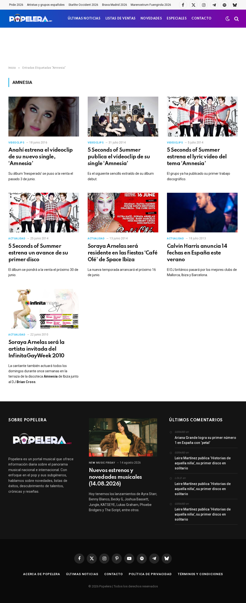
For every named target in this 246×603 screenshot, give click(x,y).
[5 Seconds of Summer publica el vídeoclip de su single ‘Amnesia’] (123, 116)
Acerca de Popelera (41, 574)
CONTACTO (201, 18)
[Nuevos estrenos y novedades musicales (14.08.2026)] (123, 437)
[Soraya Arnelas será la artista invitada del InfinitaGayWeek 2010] (43, 309)
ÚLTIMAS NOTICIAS (84, 18)
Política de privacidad (150, 574)
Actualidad (16, 238)
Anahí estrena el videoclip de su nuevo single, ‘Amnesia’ (40, 157)
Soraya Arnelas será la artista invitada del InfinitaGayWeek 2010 (36, 349)
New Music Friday (102, 462)
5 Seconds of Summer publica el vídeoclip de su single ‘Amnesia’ (119, 157)
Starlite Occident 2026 (83, 4)
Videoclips (16, 142)
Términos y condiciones (200, 574)
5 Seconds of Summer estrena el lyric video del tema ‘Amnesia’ (197, 157)
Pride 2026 (16, 4)
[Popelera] (31, 19)
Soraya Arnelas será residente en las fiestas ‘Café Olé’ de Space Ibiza (122, 253)
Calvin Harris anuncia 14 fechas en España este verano (197, 253)
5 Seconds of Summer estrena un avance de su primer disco (38, 253)
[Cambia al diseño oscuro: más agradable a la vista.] (227, 18)
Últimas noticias (82, 574)
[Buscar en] (236, 18)
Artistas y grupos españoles (46, 4)
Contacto (113, 574)
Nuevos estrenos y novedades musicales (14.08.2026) (115, 477)
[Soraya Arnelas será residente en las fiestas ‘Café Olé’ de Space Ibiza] (123, 212)
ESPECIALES (177, 18)
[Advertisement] (123, 47)
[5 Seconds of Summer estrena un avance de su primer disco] (43, 212)
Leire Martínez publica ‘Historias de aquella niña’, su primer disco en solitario (203, 463)
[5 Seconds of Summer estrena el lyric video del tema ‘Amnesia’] (202, 116)
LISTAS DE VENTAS (120, 18)
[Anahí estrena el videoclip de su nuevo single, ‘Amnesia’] (43, 116)
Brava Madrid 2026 (114, 4)
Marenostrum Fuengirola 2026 (151, 4)
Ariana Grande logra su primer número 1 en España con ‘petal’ (205, 440)
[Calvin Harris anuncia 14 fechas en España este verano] (202, 212)
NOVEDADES (151, 18)
